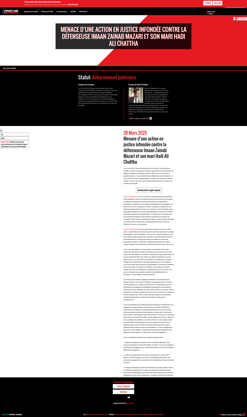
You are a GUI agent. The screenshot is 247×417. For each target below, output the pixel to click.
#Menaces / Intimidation (156, 414)
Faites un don (211, 11)
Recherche (82, 11)
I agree (208, 3)
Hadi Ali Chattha (129, 229)
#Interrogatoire (143, 414)
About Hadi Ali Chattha (9, 68)
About (3, 138)
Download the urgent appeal (148, 190)
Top (2, 134)
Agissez (211, 14)
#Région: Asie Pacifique (94, 414)
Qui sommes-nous (62, 11)
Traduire (243, 18)
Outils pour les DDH (47, 11)
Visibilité (73, 11)
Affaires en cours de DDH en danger (230, 415)
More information (73, 4)
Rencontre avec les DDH (31, 11)
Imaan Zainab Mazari (131, 197)
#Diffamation (119, 414)
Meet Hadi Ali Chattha (139, 119)
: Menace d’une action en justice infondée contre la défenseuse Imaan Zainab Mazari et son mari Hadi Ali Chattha (14, 144)
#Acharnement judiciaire (131, 414)
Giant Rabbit (130, 403)
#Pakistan (104, 414)
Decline (217, 3)
